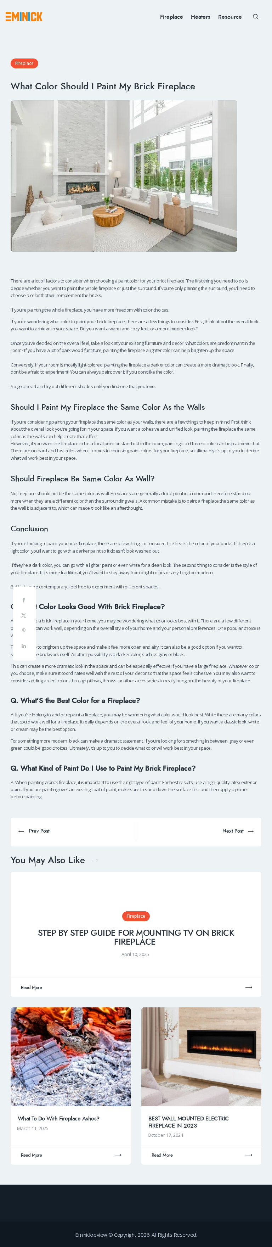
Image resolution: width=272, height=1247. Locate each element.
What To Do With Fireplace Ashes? (59, 1118)
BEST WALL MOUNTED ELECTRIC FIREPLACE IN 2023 (188, 1122)
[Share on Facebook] (24, 601)
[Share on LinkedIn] (24, 647)
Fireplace (24, 63)
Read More (31, 987)
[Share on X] (24, 617)
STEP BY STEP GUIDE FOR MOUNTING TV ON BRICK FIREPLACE (136, 938)
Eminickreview (91, 1234)
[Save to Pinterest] (24, 632)
